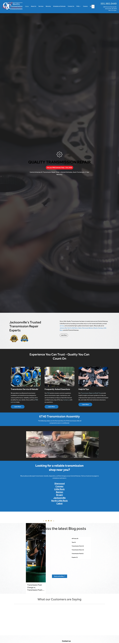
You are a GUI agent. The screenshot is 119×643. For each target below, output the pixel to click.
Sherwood (85, 328)
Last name (90, 635)
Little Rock (59, 489)
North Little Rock (72, 328)
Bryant (95, 328)
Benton (91, 328)
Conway (100, 328)
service (62, 326)
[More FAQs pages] (80, 6)
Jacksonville (63, 328)
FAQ (48, 393)
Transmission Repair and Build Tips (91, 393)
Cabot (80, 328)
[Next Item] (96, 444)
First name (65, 635)
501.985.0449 (109, 3)
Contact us (66, 400)
